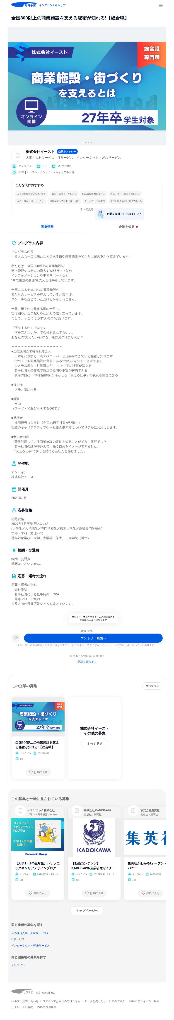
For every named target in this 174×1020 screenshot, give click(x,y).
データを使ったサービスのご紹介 (104, 1001)
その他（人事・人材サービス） (30, 933)
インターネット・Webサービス (30, 945)
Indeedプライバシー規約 (144, 1001)
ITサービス (17, 939)
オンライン (18, 965)
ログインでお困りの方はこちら (61, 1001)
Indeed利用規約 (46, 1007)
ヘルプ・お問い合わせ (25, 1001)
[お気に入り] (15, 638)
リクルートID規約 (22, 1007)
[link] (20, 810)
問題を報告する (87, 661)
